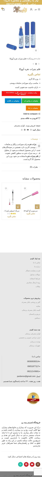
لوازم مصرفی (19, 126)
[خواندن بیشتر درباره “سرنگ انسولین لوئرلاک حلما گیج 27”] (18, 206)
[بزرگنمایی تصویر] (35, 50)
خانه (38, 59)
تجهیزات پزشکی (34, 346)
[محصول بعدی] (33, 64)
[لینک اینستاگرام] (31, 129)
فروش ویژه (30, 126)
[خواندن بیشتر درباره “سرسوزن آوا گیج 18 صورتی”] (37, 206)
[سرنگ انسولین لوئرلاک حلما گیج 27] (11, 197)
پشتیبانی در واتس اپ (31, 101)
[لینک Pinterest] (24, 129)
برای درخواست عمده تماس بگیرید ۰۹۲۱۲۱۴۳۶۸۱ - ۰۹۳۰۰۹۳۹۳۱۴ (21, 93)
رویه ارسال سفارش (33, 282)
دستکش (37, 318)
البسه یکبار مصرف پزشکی (31, 310)
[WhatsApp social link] (21, 129)
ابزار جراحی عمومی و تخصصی (29, 338)
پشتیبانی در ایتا (33, 108)
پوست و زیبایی (35, 342)
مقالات (38, 286)
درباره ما (37, 266)
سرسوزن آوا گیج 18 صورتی (31, 212)
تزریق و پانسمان (34, 314)
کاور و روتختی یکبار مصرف (30, 302)
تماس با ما (36, 262)
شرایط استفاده (35, 278)
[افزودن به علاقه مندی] (25, 188)
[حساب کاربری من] (31, 9)
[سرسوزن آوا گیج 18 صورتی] (31, 197)
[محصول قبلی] (38, 64)
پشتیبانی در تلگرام (13, 101)
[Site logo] (20, 9)
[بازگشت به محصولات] (36, 64)
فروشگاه (31, 59)
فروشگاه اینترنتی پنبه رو (23, 475)
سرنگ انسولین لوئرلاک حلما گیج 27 (11, 212)
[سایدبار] (39, 146)
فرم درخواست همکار (33, 271)
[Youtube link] (28, 129)
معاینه (38, 306)
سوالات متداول (35, 275)
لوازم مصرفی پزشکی (32, 334)
